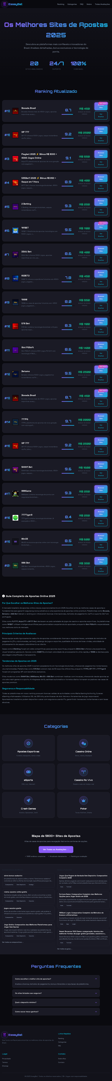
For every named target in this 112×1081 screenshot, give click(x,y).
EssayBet (15, 4)
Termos (5, 1062)
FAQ (81, 4)
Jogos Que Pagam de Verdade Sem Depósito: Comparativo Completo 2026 (83, 877)
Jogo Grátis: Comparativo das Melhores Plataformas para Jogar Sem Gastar (28, 926)
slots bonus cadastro (13, 876)
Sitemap (5, 1066)
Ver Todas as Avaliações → (56, 849)
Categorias (72, 4)
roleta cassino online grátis (15, 892)
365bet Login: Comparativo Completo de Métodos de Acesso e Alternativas (81, 914)
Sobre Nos (62, 1059)
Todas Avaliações (102, 4)
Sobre (89, 4)
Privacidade (6, 1059)
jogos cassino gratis (12, 908)
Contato (61, 1062)
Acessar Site (101, 106)
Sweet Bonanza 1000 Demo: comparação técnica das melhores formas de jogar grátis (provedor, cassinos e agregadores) (81, 932)
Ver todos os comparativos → (13, 942)
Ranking (60, 4)
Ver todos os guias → (64, 949)
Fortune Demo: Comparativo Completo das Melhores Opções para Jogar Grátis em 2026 (80, 895)
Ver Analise (101, 115)
